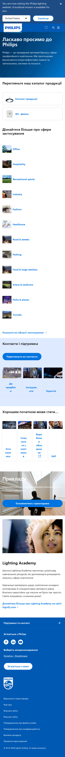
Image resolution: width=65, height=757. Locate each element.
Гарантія (51, 391)
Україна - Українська (15, 656)
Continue (43, 18)
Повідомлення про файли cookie (20, 723)
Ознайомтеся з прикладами (32, 503)
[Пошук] (53, 28)
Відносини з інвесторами (16, 698)
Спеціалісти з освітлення (23, 447)
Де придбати (11, 387)
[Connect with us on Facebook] (6, 642)
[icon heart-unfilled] (46, 28)
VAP (53, 456)
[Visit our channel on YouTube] (20, 642)
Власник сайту (11, 711)
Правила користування (15, 741)
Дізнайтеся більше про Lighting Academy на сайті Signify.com (32, 605)
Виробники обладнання (39, 444)
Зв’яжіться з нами (18, 666)
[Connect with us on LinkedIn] (13, 642)
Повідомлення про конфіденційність (22, 729)
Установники (8, 452)
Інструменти (31, 389)
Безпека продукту (12, 735)
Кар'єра (8, 704)
